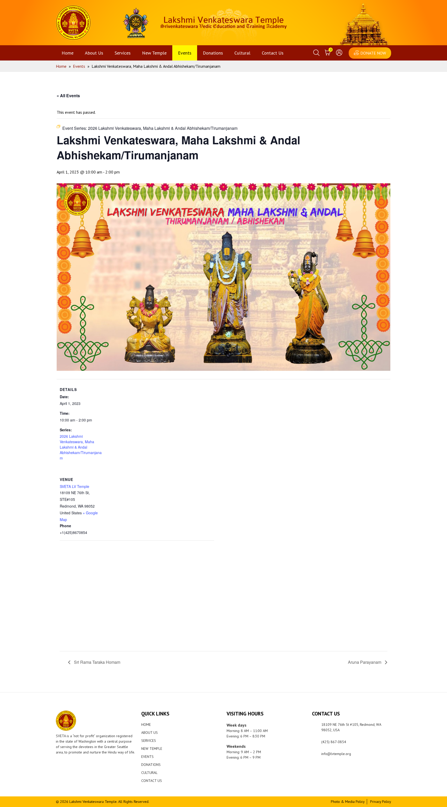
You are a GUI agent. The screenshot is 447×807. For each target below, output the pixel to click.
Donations (213, 53)
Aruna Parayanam (365, 662)
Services (123, 53)
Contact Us (273, 53)
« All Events (68, 96)
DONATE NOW (373, 53)
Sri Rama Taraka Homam (96, 662)
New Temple (154, 53)
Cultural (242, 53)
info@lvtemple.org (336, 753)
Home (67, 53)
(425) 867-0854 (333, 742)
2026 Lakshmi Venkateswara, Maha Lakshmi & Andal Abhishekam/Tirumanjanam (81, 447)
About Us (94, 53)
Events (184, 53)
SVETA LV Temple (74, 486)
